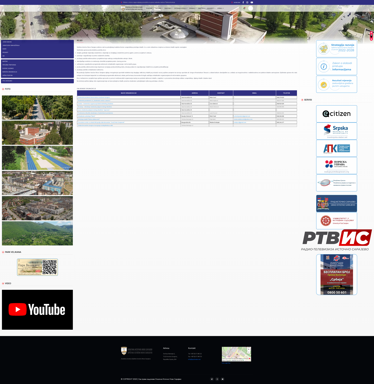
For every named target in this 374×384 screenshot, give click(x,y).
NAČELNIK (158, 8)
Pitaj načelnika (7, 81)
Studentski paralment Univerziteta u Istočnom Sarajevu (94, 97)
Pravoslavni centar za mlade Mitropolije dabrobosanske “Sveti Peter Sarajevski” (101, 122)
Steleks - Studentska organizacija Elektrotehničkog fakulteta (95, 104)
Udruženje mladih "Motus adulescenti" (89, 119)
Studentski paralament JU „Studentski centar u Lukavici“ (94, 100)
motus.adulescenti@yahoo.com (243, 119)
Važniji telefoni (7, 75)
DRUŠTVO (201, 8)
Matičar (5, 61)
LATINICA (219, 8)
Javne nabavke (7, 42)
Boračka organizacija (10, 72)
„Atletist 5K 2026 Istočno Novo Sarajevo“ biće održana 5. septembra (144, 2)
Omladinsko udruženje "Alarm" (86, 116)
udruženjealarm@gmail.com (242, 116)
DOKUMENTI (210, 8)
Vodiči (4, 49)
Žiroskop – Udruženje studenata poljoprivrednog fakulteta (95, 107)
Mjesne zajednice (8, 68)
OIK (4, 56)
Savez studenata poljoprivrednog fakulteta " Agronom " (94, 110)
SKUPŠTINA (168, 8)
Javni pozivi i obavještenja (11, 45)
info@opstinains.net (194, 359)
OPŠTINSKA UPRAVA (180, 8)
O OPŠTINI (149, 8)
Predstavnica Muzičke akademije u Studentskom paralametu (95, 113)
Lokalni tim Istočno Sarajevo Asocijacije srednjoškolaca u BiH (95, 125)
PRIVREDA (192, 8)
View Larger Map (226, 363)
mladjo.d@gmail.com (240, 122)
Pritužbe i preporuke (9, 65)
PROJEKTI (5, 52)
